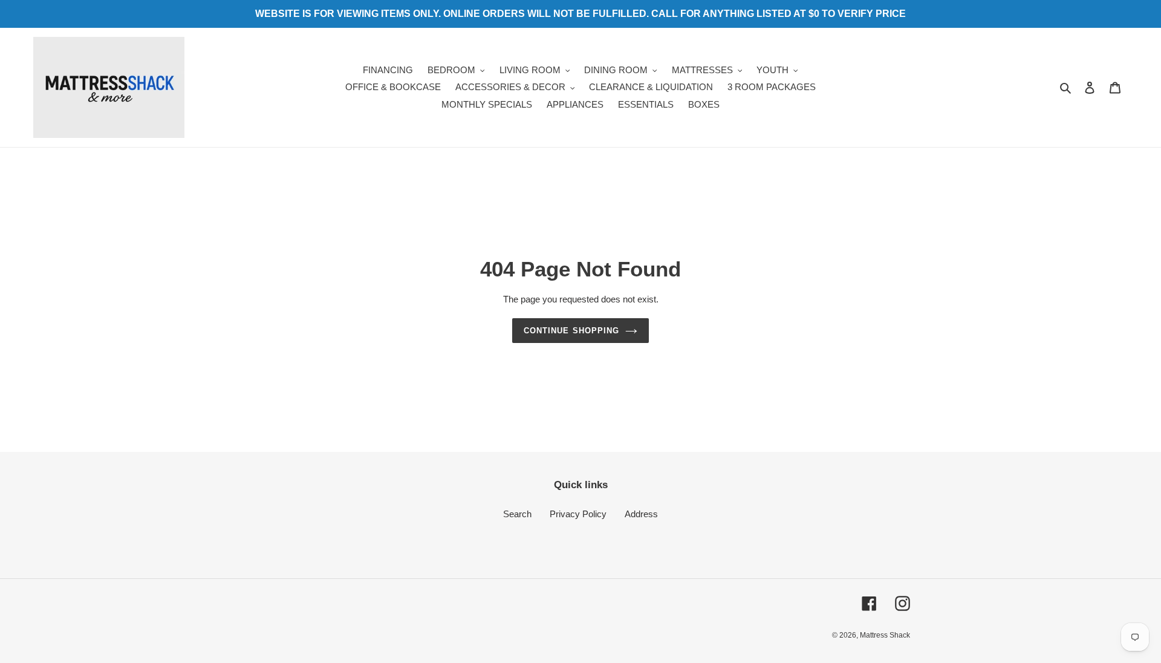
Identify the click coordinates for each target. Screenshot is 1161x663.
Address (641, 514)
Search (517, 514)
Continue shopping (571, 330)
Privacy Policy (578, 514)
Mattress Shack (885, 635)
